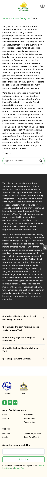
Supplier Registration (32, 433)
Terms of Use (29, 422)
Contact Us (28, 415)
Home (6, 18)
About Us (6, 418)
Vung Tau (25, 18)
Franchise (6, 433)
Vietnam (15, 18)
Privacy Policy (29, 418)
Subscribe (23, 459)
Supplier (5, 437)
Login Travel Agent (31, 437)
